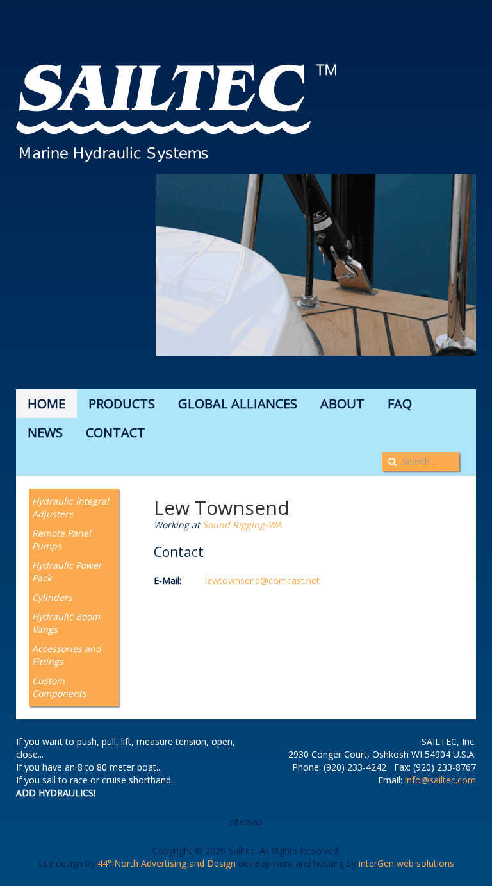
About (342, 403)
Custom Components (59, 686)
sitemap (246, 821)
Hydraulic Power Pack (67, 571)
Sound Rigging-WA (242, 525)
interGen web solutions (406, 863)
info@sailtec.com (440, 780)
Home (46, 403)
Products (121, 403)
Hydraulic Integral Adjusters (70, 507)
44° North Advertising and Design (166, 863)
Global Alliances (237, 403)
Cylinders (52, 597)
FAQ (400, 403)
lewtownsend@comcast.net (262, 580)
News (45, 432)
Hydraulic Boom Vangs (66, 622)
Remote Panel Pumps (61, 539)
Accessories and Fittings (66, 654)
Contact (115, 432)
